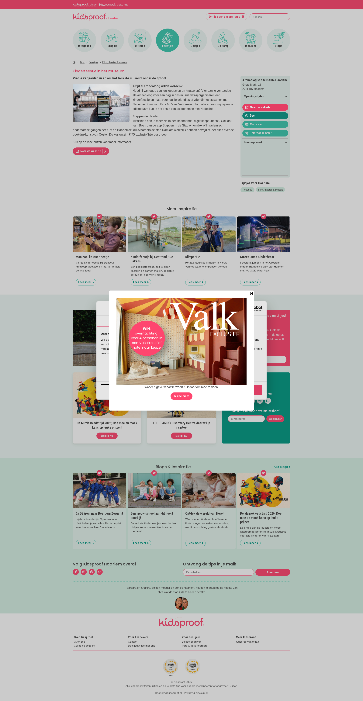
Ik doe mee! (181, 396)
